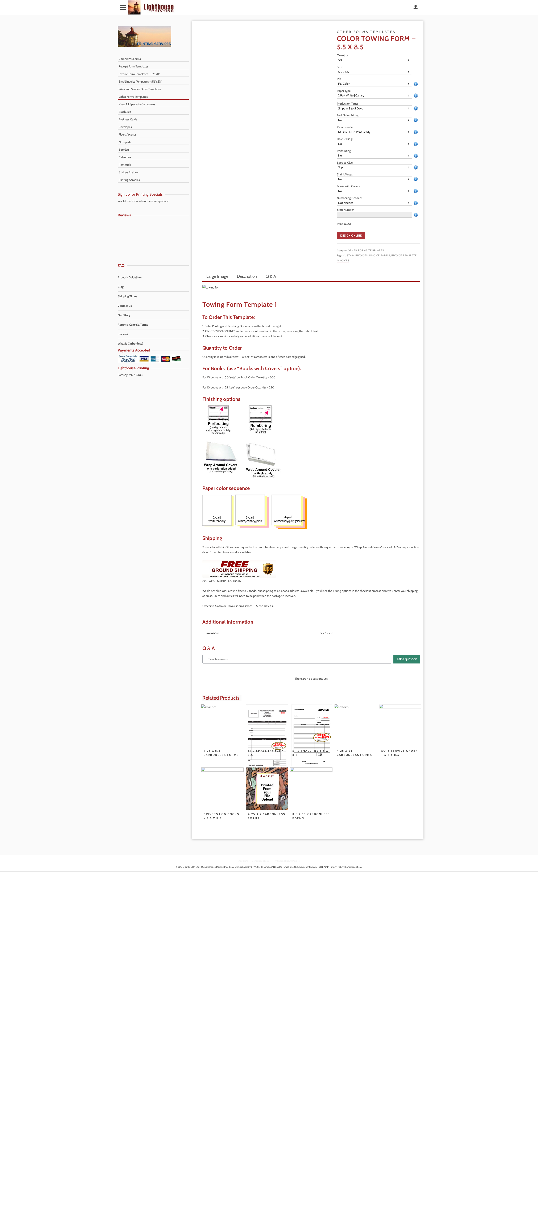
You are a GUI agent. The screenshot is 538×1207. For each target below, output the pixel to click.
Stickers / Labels (128, 172)
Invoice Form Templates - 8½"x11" (139, 74)
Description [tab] (247, 276)
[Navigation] (123, 7)
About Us (243, 860)
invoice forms (379, 255)
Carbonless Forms (130, 59)
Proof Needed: (346, 127)
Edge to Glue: (345, 163)
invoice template (404, 255)
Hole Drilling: (345, 139)
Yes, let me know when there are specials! (143, 201)
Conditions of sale (260, 860)
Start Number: (345, 210)
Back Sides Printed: (348, 115)
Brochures (125, 112)
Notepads (125, 142)
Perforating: (344, 151)
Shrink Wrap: (345, 174)
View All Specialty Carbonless (137, 104)
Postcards (125, 165)
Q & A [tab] (271, 276)
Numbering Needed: (349, 198)
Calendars (125, 157)
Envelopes (125, 127)
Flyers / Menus (127, 134)
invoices (343, 260)
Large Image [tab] (217, 276)
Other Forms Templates (366, 250)
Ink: (339, 79)
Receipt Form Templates (133, 66)
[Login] (415, 7)
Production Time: (347, 103)
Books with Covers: (348, 186)
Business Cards (128, 119)
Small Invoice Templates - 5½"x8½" (140, 81)
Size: (340, 67)
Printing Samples (129, 180)
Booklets (124, 149)
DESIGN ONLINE (351, 235)
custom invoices (355, 255)
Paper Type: (344, 91)
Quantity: (343, 55)
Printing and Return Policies (287, 860)
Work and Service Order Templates (140, 89)
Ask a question (407, 659)
